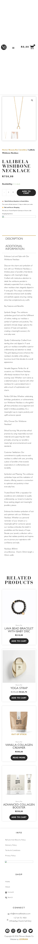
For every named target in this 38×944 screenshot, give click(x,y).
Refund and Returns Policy (15, 840)
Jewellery (23, 150)
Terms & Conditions (12, 850)
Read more (19, 758)
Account (10, 892)
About (7, 887)
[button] (13, 47)
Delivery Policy (11, 845)
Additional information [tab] (14, 248)
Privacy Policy (10, 856)
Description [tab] (14, 239)
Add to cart (26, 192)
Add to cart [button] (19, 641)
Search (10, 897)
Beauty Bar (13, 150)
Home (4, 150)
